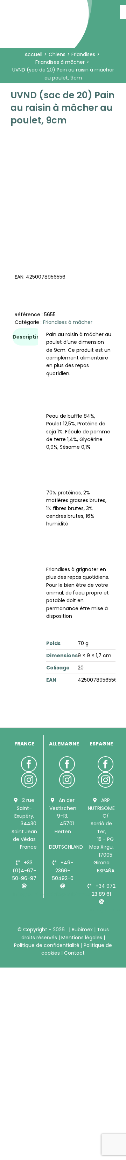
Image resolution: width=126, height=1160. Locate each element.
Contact (74, 952)
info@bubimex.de (73, 893)
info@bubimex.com (37, 893)
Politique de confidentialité (47, 945)
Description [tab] (28, 336)
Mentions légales (82, 937)
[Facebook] (29, 764)
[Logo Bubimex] (47, 7)
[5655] (62, 186)
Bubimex (82, 929)
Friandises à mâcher (67, 322)
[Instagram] (29, 780)
